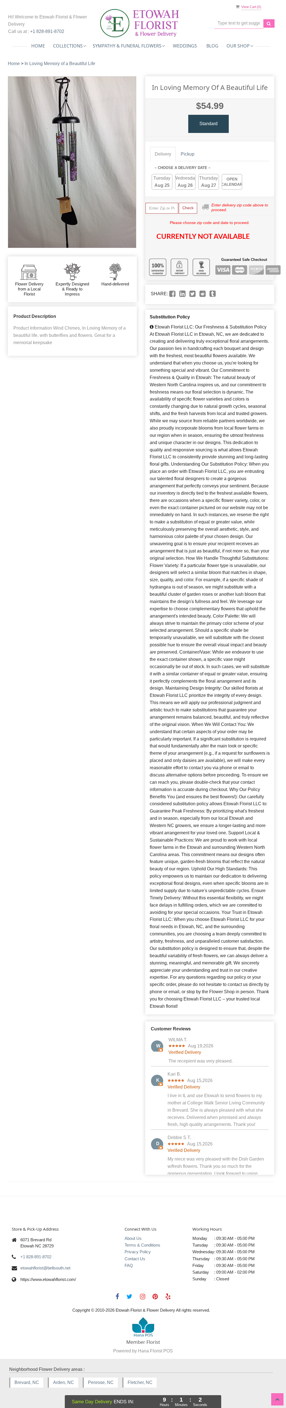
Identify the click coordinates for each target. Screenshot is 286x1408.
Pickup (187, 154)
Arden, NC (63, 1382)
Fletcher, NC (140, 1382)
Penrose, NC (101, 1382)
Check (188, 208)
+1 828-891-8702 (47, 31)
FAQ (129, 1265)
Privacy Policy (138, 1251)
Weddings (185, 46)
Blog (212, 46)
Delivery (163, 154)
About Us (133, 1238)
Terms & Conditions (142, 1245)
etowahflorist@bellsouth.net (45, 1268)
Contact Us (135, 1258)
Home (38, 46)
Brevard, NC (27, 1382)
